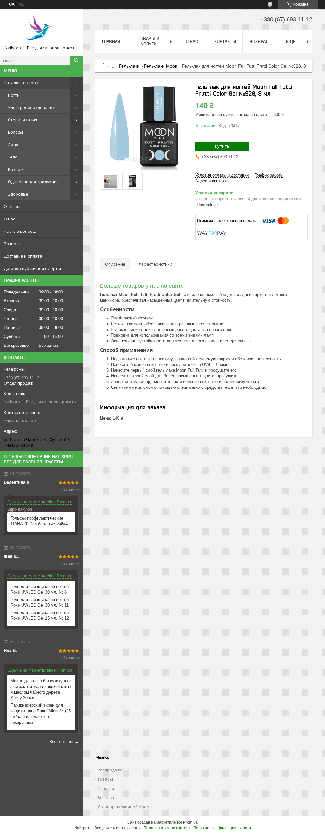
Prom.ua (190, 822)
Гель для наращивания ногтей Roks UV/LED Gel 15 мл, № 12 (39, 615)
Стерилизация (22, 120)
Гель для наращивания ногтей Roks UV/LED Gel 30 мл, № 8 (39, 589)
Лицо (13, 144)
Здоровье (18, 194)
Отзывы (12, 206)
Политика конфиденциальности (222, 828)
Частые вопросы (21, 231)
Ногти (14, 95)
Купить (222, 146)
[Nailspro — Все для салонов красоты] (41, 29)
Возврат (12, 243)
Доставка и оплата (23, 256)
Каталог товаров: (21, 82)
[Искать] (76, 60)
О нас (9, 219)
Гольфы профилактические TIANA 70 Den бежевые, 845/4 (39, 521)
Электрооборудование (31, 107)
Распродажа (110, 770)
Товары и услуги (148, 41)
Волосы (15, 132)
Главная (111, 41)
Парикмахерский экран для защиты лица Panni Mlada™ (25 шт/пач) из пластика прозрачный (40, 714)
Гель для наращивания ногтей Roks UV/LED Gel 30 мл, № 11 (39, 602)
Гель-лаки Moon (160, 66)
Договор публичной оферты (32, 268)
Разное (15, 169)
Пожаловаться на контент (166, 828)
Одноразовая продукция (33, 182)
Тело (12, 157)
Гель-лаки (129, 66)
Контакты (225, 41)
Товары (105, 779)
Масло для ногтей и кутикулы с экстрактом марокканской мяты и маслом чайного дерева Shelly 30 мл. (40, 689)
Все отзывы (61, 741)
